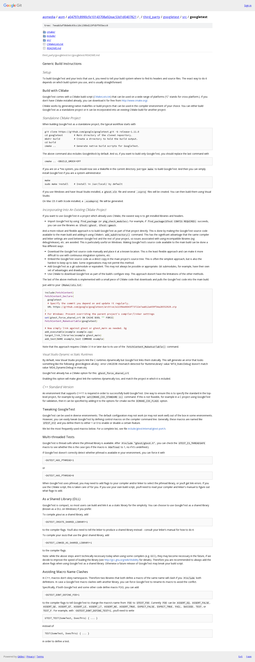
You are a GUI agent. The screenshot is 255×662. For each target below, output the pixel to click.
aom (61, 17)
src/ (49, 40)
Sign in (248, 5)
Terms (40, 656)
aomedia (48, 17)
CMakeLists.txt (55, 44)
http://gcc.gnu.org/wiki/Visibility (121, 559)
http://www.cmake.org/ (134, 100)
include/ (51, 36)
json (249, 656)
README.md (54, 48)
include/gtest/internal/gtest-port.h (146, 428)
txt (240, 656)
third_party (151, 17)
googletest (171, 17)
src (184, 17)
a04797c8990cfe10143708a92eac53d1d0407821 (102, 17)
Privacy (30, 656)
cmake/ (51, 32)
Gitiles (21, 656)
